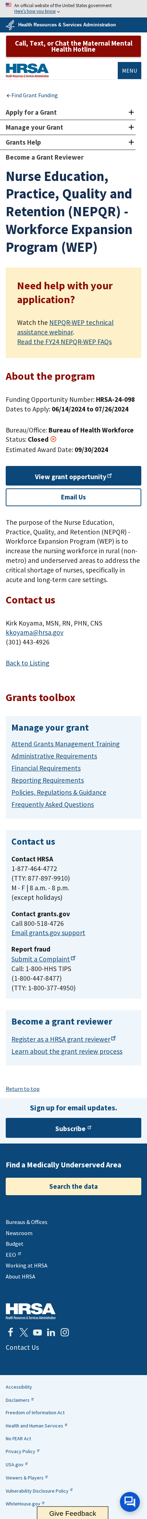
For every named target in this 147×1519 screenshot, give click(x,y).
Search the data (73, 1186)
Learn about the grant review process (66, 1051)
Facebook (10, 1332)
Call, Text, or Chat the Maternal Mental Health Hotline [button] (73, 46)
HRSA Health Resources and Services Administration (31, 1311)
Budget (15, 1243)
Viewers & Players (25, 1477)
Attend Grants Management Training (65, 744)
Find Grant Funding (34, 95)
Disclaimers (18, 1400)
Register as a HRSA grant (60, 1039)
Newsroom (19, 1233)
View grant (70, 476)
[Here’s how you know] (73, 8)
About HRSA (20, 1276)
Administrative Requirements (54, 756)
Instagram (64, 1332)
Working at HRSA (26, 1265)
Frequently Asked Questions (52, 804)
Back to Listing (27, 663)
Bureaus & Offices (26, 1221)
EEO (11, 1254)
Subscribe (70, 1128)
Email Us (73, 497)
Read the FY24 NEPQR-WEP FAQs (64, 341)
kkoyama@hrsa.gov (35, 632)
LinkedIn (51, 1332)
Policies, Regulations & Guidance (58, 792)
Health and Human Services (34, 1425)
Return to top (23, 1088)
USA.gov (15, 1464)
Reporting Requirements (47, 780)
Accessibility (19, 1387)
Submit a (40, 959)
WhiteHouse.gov (23, 1503)
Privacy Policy (20, 1451)
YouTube (37, 1332)
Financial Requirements (46, 768)
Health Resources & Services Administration (67, 24)
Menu (129, 70)
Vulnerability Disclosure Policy (37, 1491)
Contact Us (22, 1347)
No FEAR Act (18, 1438)
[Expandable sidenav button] (131, 112)
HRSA (27, 70)
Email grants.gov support (48, 932)
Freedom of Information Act (35, 1412)
